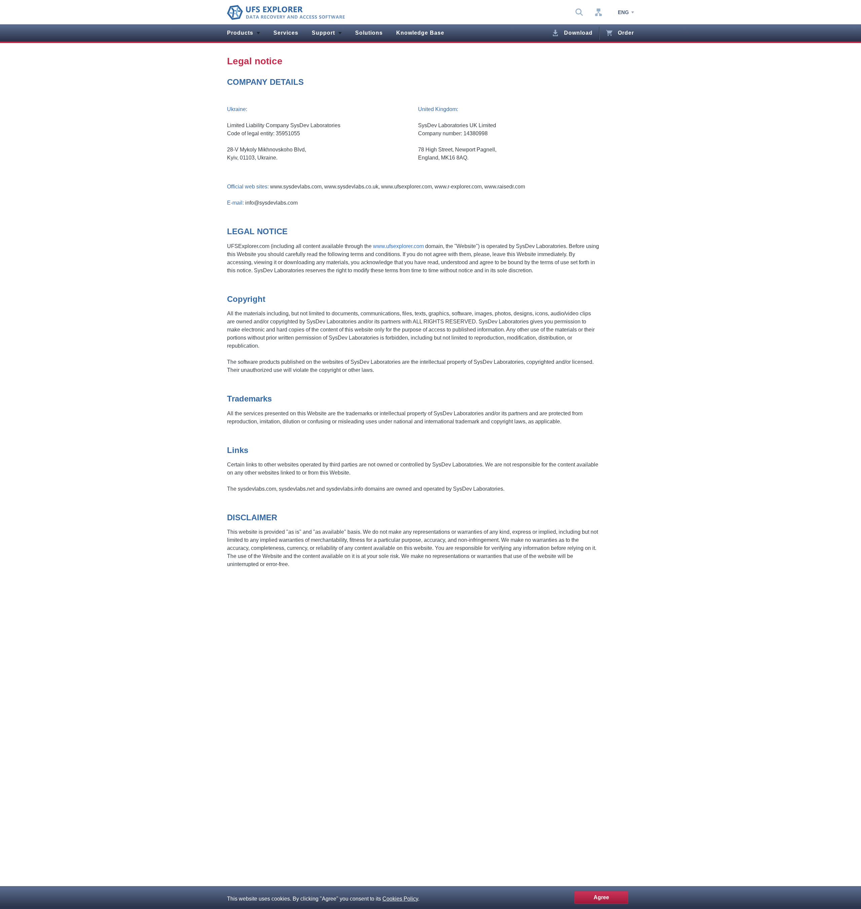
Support (323, 33)
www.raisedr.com (504, 186)
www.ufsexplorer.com (406, 186)
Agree (601, 897)
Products (240, 33)
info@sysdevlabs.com (271, 203)
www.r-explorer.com (458, 186)
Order (626, 33)
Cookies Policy (400, 899)
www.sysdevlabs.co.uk (351, 186)
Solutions (369, 33)
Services (285, 33)
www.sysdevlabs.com (296, 186)
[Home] (286, 12)
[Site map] (598, 12)
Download (578, 33)
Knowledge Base (420, 33)
